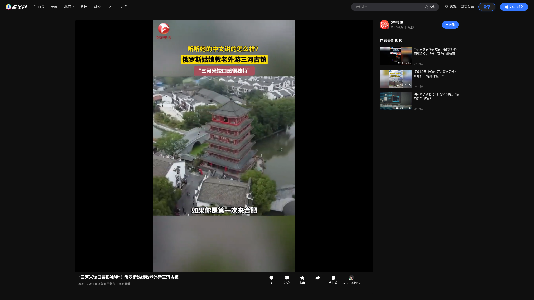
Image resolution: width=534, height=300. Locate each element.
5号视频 (397, 22)
